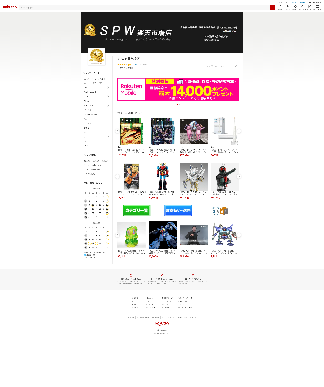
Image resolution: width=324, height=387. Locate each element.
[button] (315, 2)
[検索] (272, 7)
